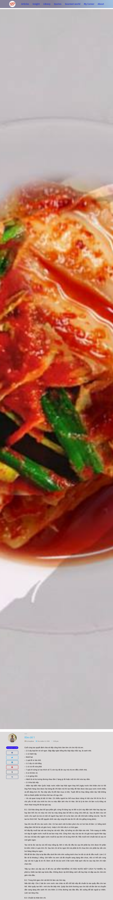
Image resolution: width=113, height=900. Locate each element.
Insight (36, 4)
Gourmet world (72, 4)
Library (46, 4)
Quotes (57, 4)
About (101, 4)
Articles (25, 4)
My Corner (89, 4)
